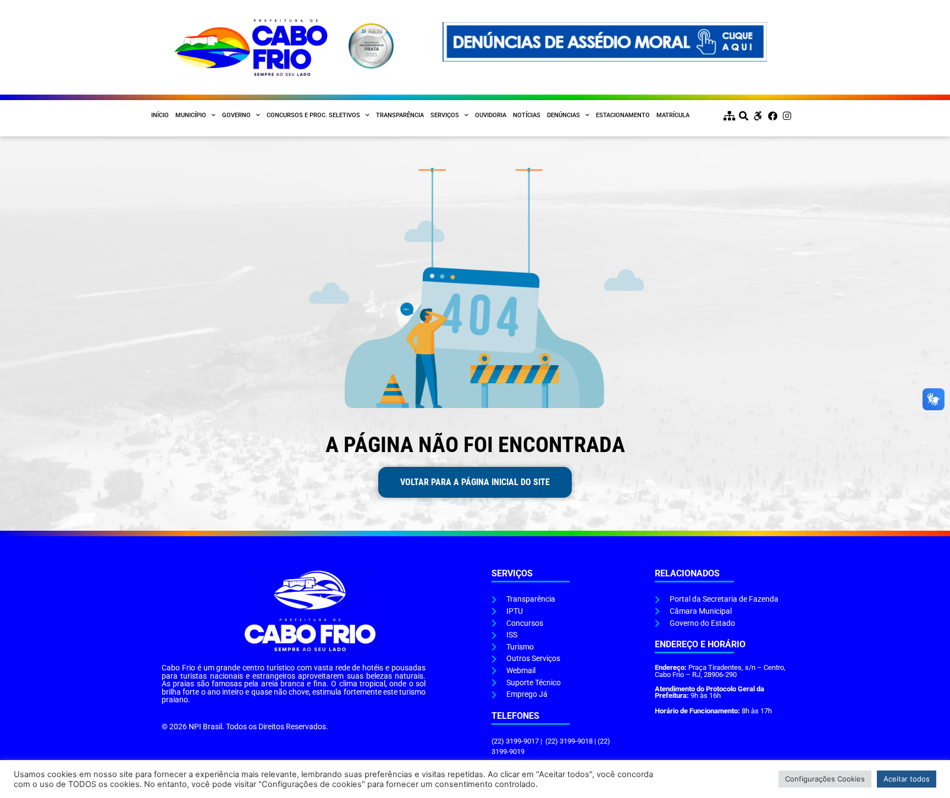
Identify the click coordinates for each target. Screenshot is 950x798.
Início (160, 115)
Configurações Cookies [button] (825, 778)
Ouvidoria (490, 115)
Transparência (400, 115)
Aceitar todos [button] (906, 778)
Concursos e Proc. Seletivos (313, 115)
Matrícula (672, 115)
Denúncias (563, 115)
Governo (236, 115)
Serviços (444, 115)
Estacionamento (623, 115)
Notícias (526, 115)
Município (190, 115)
